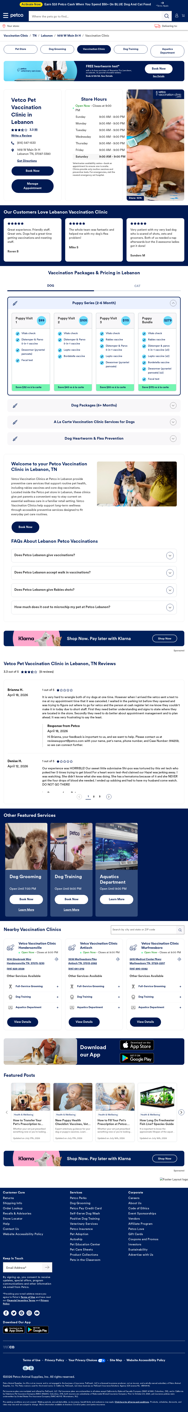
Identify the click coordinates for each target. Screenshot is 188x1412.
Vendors (134, 1218)
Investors (134, 1244)
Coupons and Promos (143, 1239)
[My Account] (176, 15)
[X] (14, 1313)
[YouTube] (37, 1313)
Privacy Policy (54, 1360)
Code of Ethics (138, 1208)
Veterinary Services (84, 1224)
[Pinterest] (21, 1313)
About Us (134, 1203)
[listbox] (94, 737)
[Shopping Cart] (183, 15)
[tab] (50, 286)
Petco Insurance (81, 1229)
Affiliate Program (140, 1224)
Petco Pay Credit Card (86, 1208)
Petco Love (136, 1229)
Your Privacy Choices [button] (82, 1360)
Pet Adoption (79, 1234)
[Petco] (17, 15)
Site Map (116, 1360)
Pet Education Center (85, 1244)
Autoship (76, 1239)
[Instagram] (29, 1313)
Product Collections (84, 1254)
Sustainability (138, 1249)
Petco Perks (78, 1198)
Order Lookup (13, 1208)
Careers (134, 1198)
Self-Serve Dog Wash (85, 1213)
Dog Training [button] (130, 49)
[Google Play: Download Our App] (37, 1329)
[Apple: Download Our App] (14, 1329)
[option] (94, 737)
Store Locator (13, 1218)
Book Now (32, 171)
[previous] (79, 796)
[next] (108, 796)
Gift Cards (135, 1234)
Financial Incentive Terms (21, 1301)
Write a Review (21, 135)
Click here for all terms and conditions (132, 1402)
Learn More (26, 910)
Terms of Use (28, 1297)
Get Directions (27, 161)
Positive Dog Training (85, 1218)
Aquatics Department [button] (167, 51)
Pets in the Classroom (85, 1260)
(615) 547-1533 (26, 143)
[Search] (167, 16)
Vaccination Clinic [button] (94, 49)
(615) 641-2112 (76, 969)
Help (6, 1224)
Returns (8, 1198)
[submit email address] (47, 1267)
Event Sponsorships (142, 1213)
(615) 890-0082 (139, 969)
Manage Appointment (32, 186)
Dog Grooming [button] (57, 49)
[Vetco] (9, 1347)
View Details (22, 1022)
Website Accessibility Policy (23, 1234)
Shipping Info (12, 1203)
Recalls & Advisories (17, 1213)
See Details (158, 76)
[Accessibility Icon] (28, 1368)
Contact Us (11, 1229)
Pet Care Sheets (81, 1249)
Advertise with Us (140, 1254)
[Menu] (6, 15)
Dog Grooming (80, 1203)
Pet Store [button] (20, 49)
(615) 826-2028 (15, 969)
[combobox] (147, 929)
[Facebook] (6, 1313)
